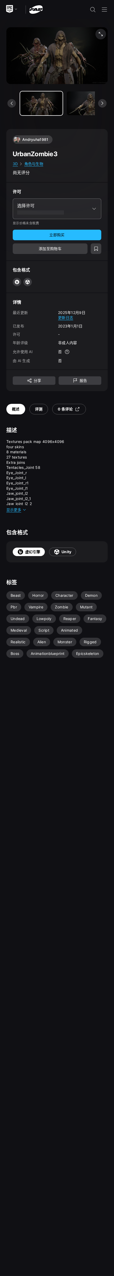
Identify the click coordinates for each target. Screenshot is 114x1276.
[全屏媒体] (100, 34)
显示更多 (13, 509)
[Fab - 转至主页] (36, 9)
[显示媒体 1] (88, 103)
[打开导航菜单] (104, 9)
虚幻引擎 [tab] (32, 551)
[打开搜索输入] (93, 9)
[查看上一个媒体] (11, 103)
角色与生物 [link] (33, 163)
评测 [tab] (39, 409)
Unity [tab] (66, 551)
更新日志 (65, 317)
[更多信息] (67, 352)
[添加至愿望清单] (96, 248)
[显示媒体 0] (41, 103)
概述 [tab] (16, 409)
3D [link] (15, 163)
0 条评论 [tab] (65, 409)
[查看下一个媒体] (102, 103)
